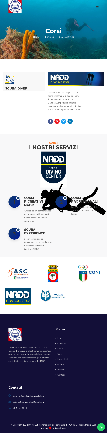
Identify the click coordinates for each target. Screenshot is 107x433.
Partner (60, 369)
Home (36, 37)
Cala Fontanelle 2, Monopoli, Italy (28, 396)
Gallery (60, 364)
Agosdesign (60, 428)
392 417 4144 (20, 408)
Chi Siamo (62, 343)
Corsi (59, 354)
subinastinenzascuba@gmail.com (28, 402)
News (60, 348)
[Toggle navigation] (97, 6)
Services (49, 37)
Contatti (61, 374)
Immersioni (62, 359)
